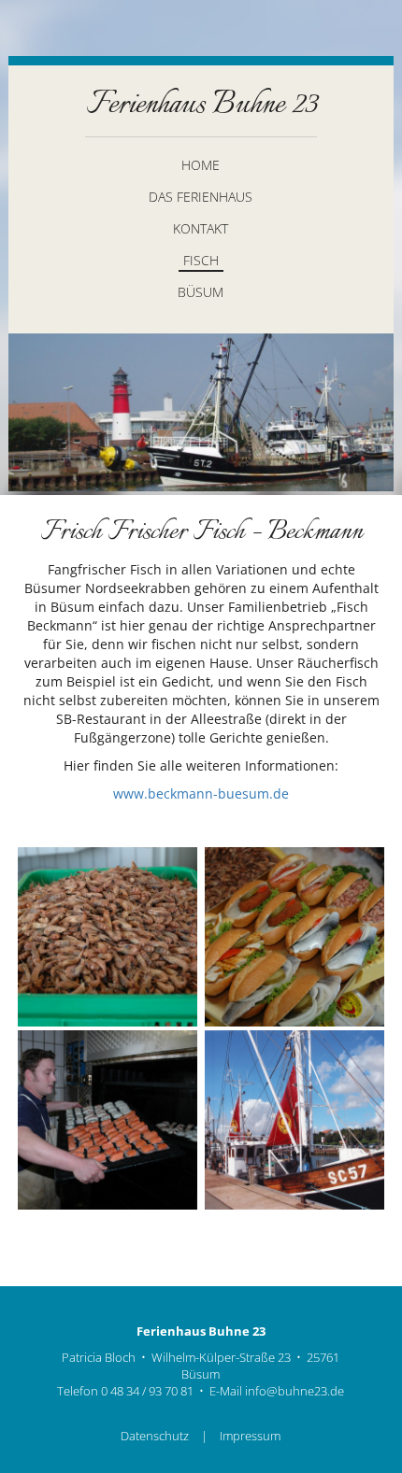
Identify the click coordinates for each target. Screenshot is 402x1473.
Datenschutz (155, 1436)
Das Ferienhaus (200, 196)
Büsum (200, 292)
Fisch (201, 260)
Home (200, 165)
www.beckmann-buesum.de (201, 793)
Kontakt (200, 228)
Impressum (250, 1436)
